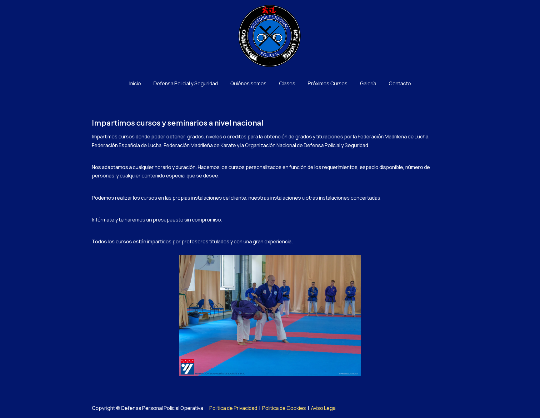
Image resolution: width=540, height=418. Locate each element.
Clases (287, 83)
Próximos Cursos (328, 83)
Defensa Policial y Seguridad (185, 83)
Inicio (135, 83)
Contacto (400, 83)
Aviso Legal (324, 408)
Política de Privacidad (233, 408)
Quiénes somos (248, 83)
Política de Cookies (284, 408)
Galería (368, 83)
